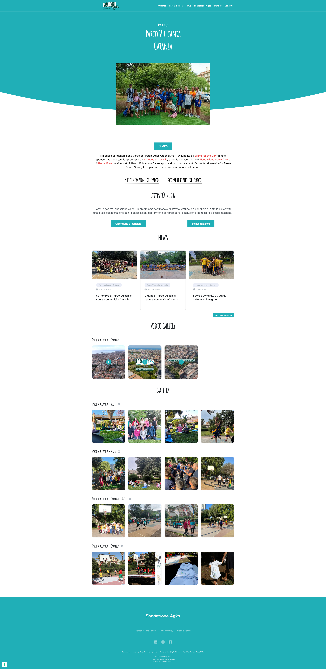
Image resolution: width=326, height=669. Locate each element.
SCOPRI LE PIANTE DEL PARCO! (185, 180)
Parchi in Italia (176, 5)
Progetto (162, 5)
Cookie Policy (184, 630)
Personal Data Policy (146, 630)
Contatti (229, 5)
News (188, 5)
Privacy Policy (166, 630)
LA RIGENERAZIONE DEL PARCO (141, 180)
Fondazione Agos (202, 5)
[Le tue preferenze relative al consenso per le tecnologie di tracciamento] (4, 664)
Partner (217, 5)
